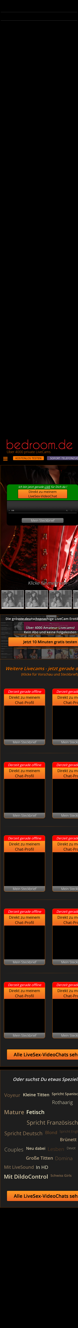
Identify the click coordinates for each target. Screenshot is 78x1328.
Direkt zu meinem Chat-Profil (24, 700)
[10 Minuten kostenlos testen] (9, 456)
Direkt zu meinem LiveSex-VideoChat (42, 493)
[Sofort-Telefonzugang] (11, 456)
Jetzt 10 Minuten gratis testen (50, 641)
